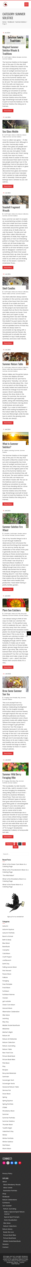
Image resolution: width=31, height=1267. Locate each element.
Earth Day (5, 964)
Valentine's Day (7, 1131)
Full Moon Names (8, 995)
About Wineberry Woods (12, 1185)
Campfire (6, 533)
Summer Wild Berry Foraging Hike (11, 775)
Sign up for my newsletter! (15, 917)
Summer (24, 57)
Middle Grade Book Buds (11, 1025)
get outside (6, 1001)
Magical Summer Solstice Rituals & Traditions (10, 50)
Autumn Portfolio (8, 933)
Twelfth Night (7, 1128)
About (4, 1182)
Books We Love (8, 1232)
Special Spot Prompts (11, 1217)
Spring (4, 1097)
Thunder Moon (7, 1125)
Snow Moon (6, 1094)
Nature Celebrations (9, 1200)
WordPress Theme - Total (14, 1262)
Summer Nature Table (12, 364)
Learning (11, 450)
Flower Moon (6, 974)
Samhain (5, 1077)
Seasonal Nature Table (19, 369)
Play (11, 369)
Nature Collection (17, 135)
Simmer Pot (6, 1090)
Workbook (5, 1197)
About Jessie (7, 1188)
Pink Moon (6, 1063)
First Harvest (6, 971)
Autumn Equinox (8, 929)
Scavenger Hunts (8, 1084)
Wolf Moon (6, 1145)
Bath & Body (6, 940)
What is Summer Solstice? (10, 445)
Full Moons (6, 1203)
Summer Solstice (7, 59)
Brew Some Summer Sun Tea (12, 692)
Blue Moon (6, 943)
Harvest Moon (7, 1008)
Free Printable (13, 697)
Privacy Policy (7, 1174)
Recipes (19, 57)
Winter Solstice (7, 1142)
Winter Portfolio (7, 1138)
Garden (20, 533)
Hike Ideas (12, 781)
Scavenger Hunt (8, 1080)
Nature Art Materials (9, 1039)
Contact (5, 1247)
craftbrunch (6, 960)
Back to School (7, 936)
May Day (5, 1022)
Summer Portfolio (9, 535)
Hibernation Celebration (10, 1012)
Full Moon (5, 991)
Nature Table (6, 293)
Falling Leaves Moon (9, 967)
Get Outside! (7, 1206)
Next (15, 847)
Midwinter (5, 1029)
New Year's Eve (7, 1053)
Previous (10, 844)
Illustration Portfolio (10, 1191)
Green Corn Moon (8, 1005)
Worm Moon (6, 1149)
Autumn (5, 926)
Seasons (5, 1244)
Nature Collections (10, 1226)
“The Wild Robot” (8, 875)
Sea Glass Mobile (10, 131)
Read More (8, 111)
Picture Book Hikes (8, 1059)
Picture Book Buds (8, 1056)
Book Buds (6, 947)
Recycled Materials (9, 1073)
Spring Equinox (7, 1101)
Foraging (6, 697)
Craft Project (7, 57)
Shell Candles (8, 288)
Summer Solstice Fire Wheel (12, 528)
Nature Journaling (8, 1046)
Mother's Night (7, 1032)
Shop (4, 1194)
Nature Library (7, 1229)
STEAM (4, 1107)
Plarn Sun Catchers (11, 610)
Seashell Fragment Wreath (11, 208)
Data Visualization (10, 1220)
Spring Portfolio (7, 1104)
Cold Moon (6, 953)
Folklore (14, 57)
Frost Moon (6, 988)
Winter (4, 1135)
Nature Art (15, 214)
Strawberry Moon (8, 1111)
